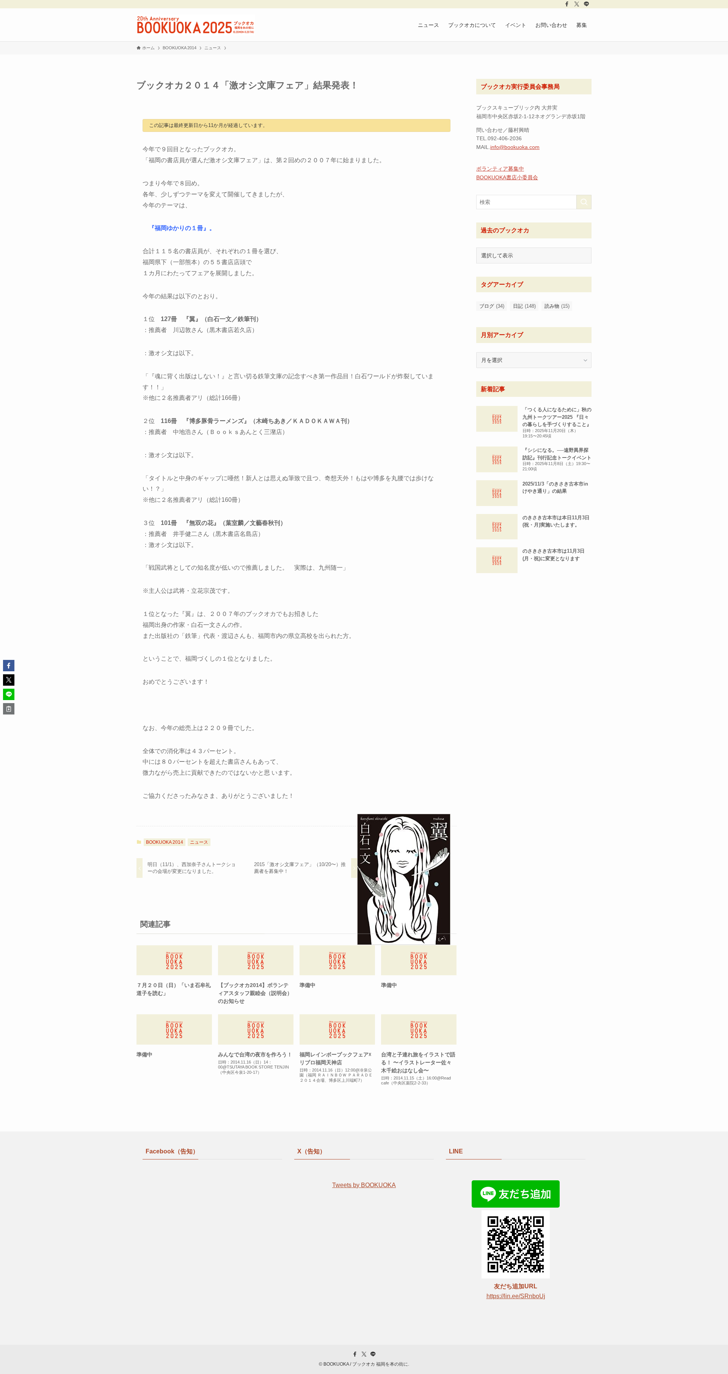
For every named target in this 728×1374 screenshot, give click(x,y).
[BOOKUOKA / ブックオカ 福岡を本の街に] (195, 24)
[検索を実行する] (584, 202)
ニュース (199, 842)
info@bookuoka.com (515, 147)
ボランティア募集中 (500, 169)
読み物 (557, 306)
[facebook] (567, 4)
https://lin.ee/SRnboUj (515, 1296)
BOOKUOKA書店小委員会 (507, 177)
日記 (524, 306)
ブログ (491, 306)
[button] (8, 665)
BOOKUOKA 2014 (164, 842)
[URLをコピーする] (8, 708)
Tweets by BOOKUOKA (364, 1185)
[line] (587, 4)
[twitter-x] (577, 4)
